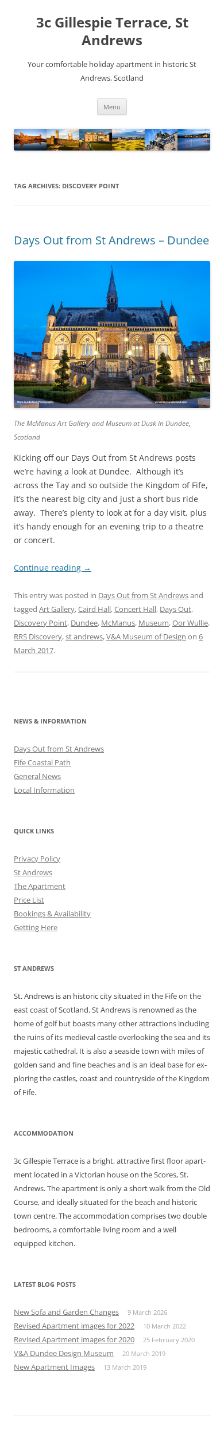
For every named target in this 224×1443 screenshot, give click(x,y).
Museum (153, 623)
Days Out (175, 609)
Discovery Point (40, 623)
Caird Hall (94, 609)
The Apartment (39, 886)
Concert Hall (135, 609)
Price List (29, 900)
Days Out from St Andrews (143, 595)
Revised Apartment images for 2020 (74, 1339)
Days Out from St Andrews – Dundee (111, 240)
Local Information (44, 790)
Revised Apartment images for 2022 (74, 1326)
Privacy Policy (37, 858)
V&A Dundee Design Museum (64, 1353)
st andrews (84, 636)
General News (37, 776)
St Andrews (33, 872)
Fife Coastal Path (42, 762)
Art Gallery (57, 609)
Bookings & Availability (52, 913)
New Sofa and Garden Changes (66, 1312)
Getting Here (35, 927)
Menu (112, 106)
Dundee (84, 623)
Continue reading (52, 567)
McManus (118, 623)
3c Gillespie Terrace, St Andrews (112, 31)
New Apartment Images (54, 1367)
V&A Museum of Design (146, 636)
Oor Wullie (190, 623)
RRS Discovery (38, 636)
